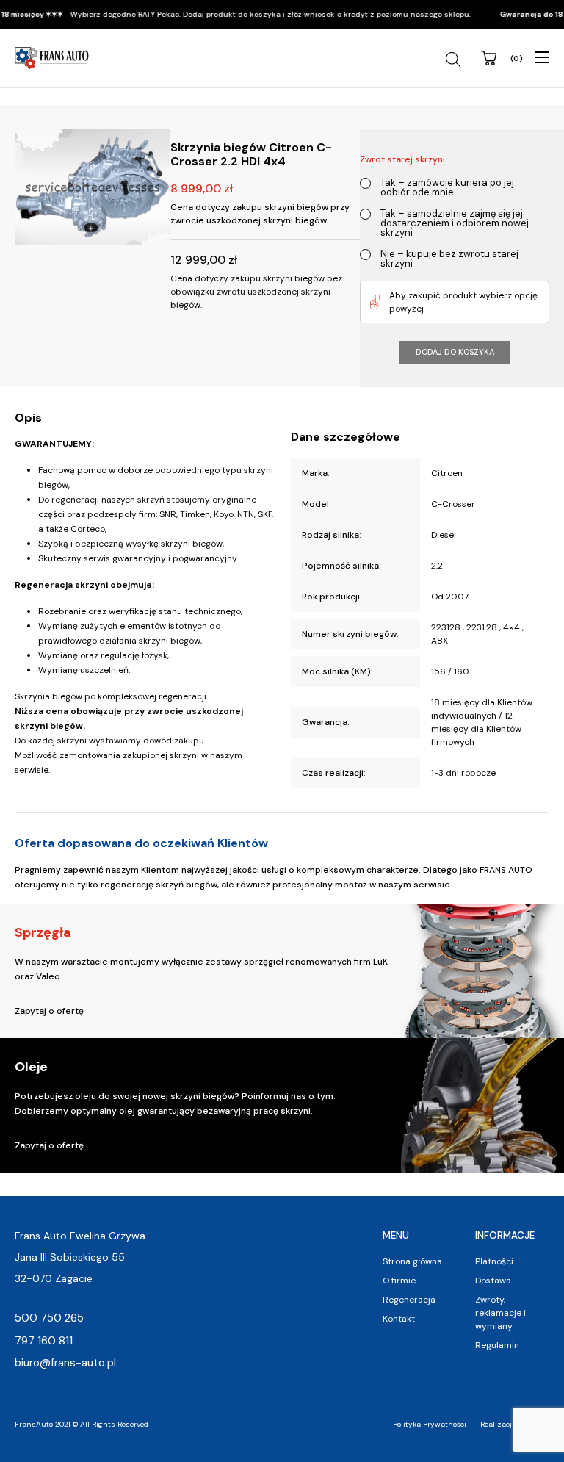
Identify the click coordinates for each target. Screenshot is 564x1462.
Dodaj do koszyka (455, 352)
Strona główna (412, 1261)
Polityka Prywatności (429, 1424)
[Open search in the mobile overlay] (455, 59)
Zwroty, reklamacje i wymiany (500, 1313)
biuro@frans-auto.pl (65, 1362)
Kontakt (399, 1319)
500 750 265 (49, 1318)
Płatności (494, 1261)
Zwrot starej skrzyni (402, 159)
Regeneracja (409, 1300)
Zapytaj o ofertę (49, 1011)
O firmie (399, 1280)
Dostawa (493, 1280)
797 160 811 (44, 1340)
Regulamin (497, 1345)
